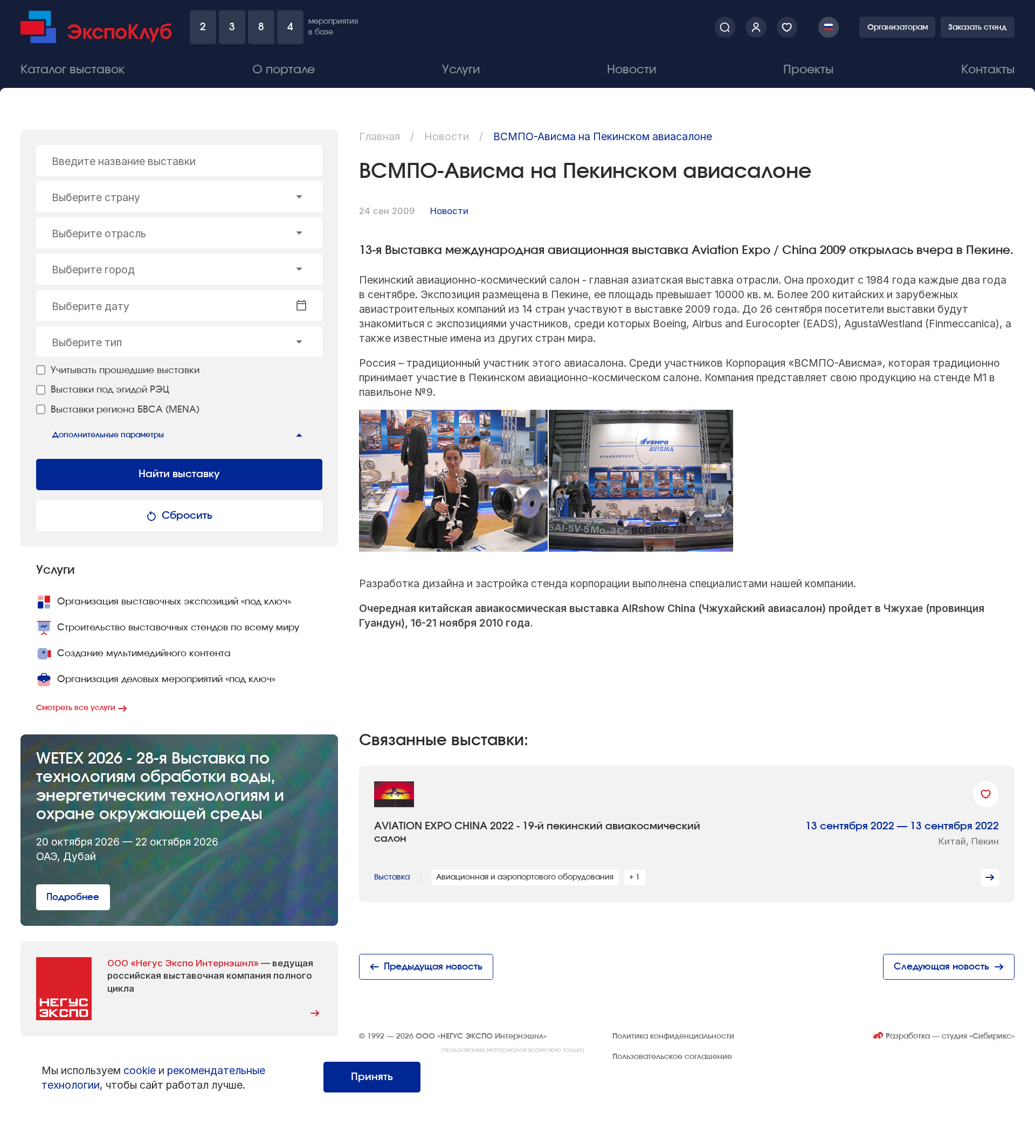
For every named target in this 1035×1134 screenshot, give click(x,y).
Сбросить (187, 516)
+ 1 (634, 877)
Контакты (988, 69)
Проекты (808, 69)
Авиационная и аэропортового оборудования (524, 877)
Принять (372, 1077)
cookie (139, 1070)
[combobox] (179, 197)
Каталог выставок (72, 69)
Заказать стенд (977, 27)
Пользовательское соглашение (672, 1057)
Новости (631, 69)
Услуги (461, 69)
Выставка (392, 877)
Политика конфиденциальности (673, 1036)
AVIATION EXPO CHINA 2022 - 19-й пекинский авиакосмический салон (537, 832)
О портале (283, 69)
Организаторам (897, 27)
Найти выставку (179, 474)
